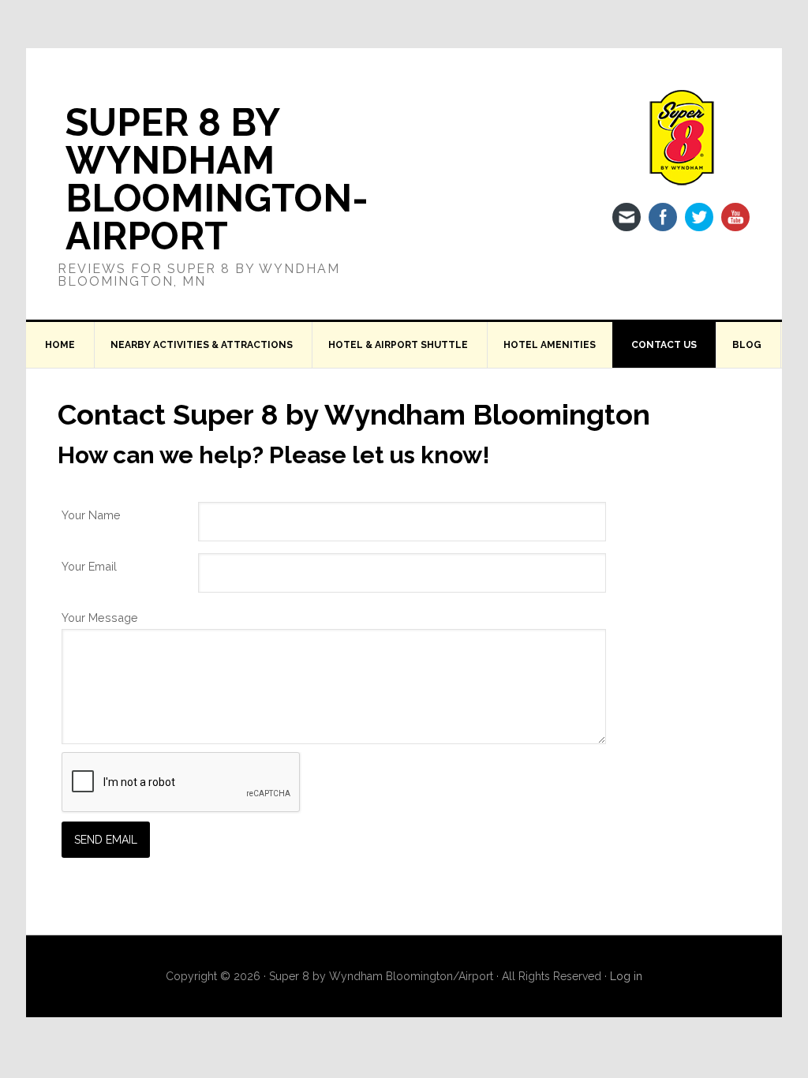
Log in (626, 976)
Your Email (89, 566)
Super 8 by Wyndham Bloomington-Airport (216, 179)
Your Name (91, 515)
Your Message (100, 617)
